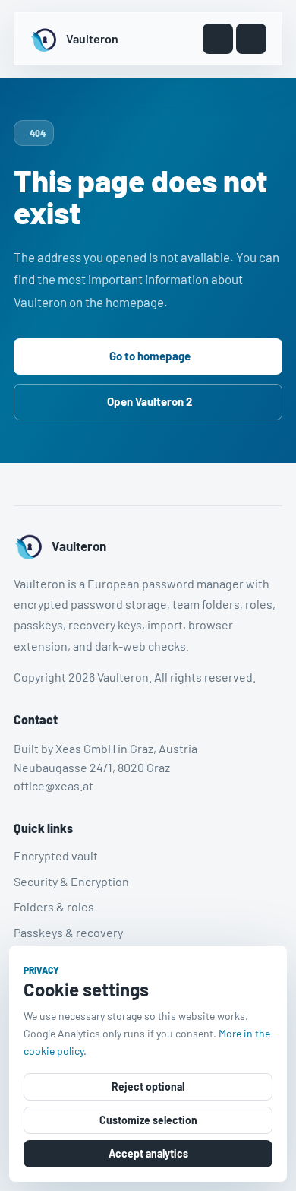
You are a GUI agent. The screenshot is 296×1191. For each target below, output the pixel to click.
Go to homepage (150, 356)
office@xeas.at (53, 785)
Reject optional (148, 1086)
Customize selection (148, 1119)
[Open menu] (251, 39)
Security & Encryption (71, 880)
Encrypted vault (56, 855)
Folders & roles (54, 906)
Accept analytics (148, 1153)
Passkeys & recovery (68, 932)
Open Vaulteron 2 (149, 401)
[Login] (218, 39)
